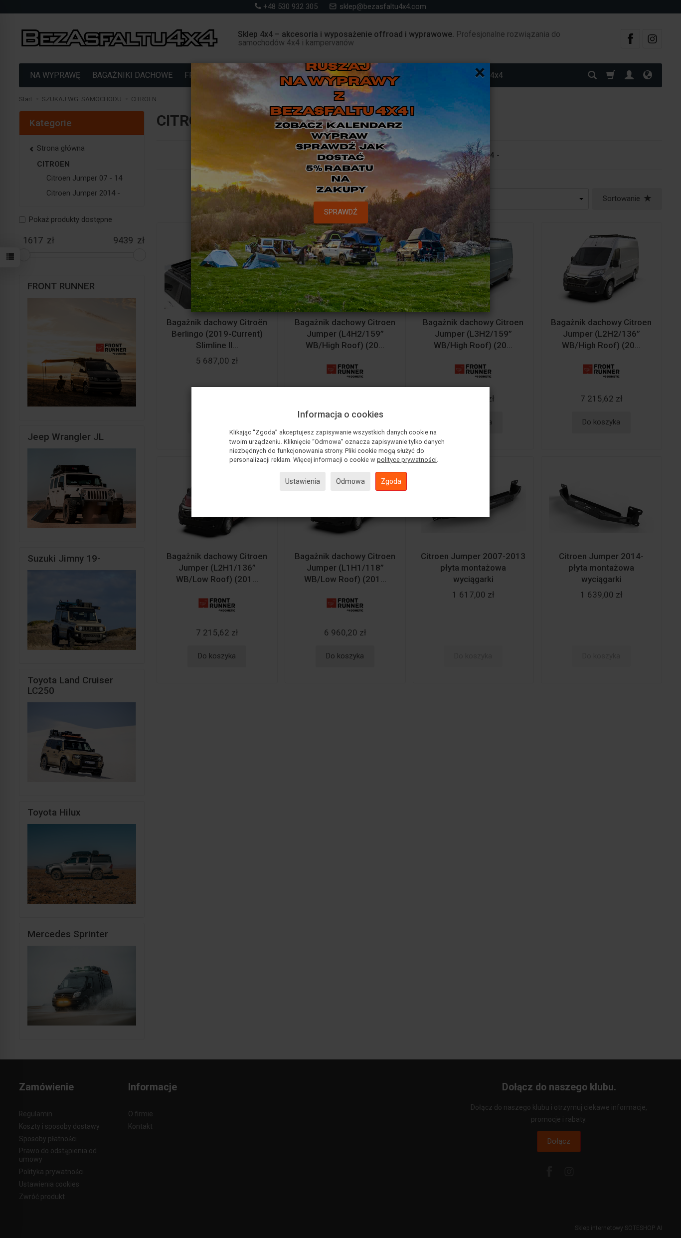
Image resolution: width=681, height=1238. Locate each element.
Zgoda (391, 481)
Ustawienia (302, 481)
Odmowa (350, 481)
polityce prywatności (407, 459)
